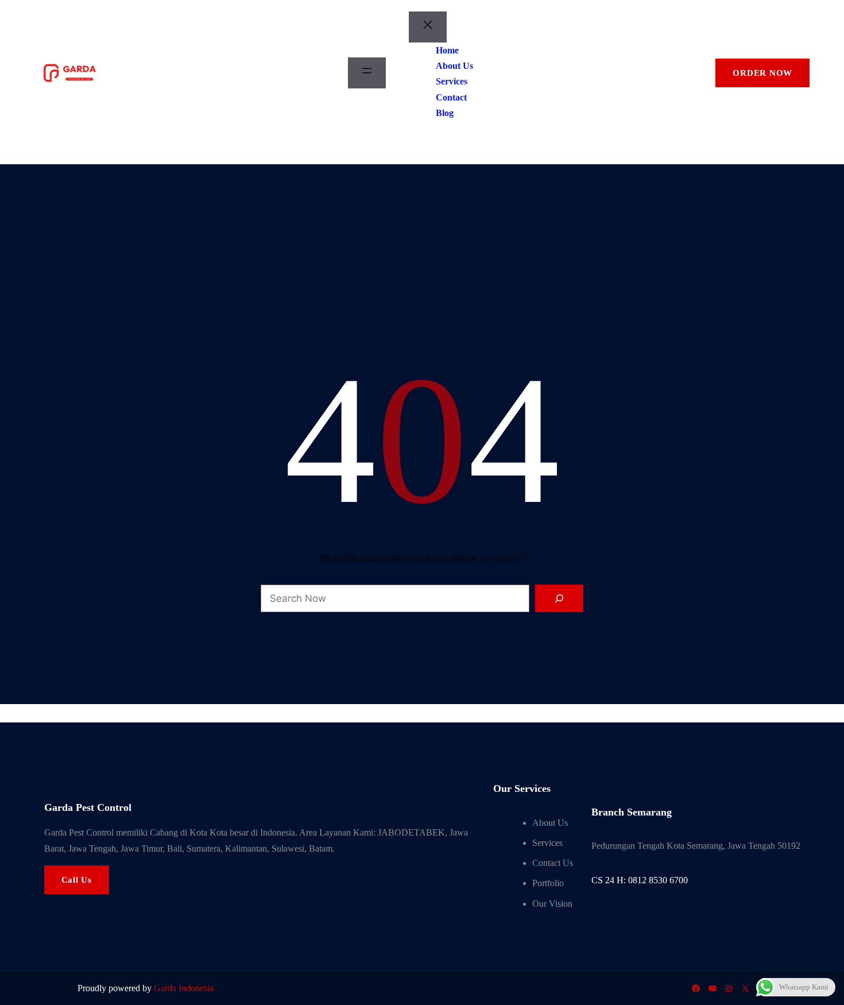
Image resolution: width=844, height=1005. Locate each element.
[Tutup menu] (428, 26)
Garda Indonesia (184, 988)
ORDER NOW (762, 73)
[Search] (559, 598)
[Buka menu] (367, 72)
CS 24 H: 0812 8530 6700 (639, 880)
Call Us (76, 879)
